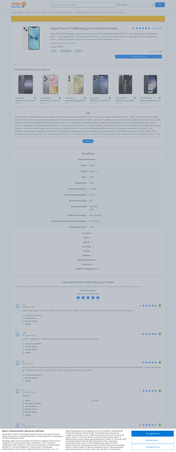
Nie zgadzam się (152, 447)
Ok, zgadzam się (152, 433)
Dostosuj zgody (152, 440)
